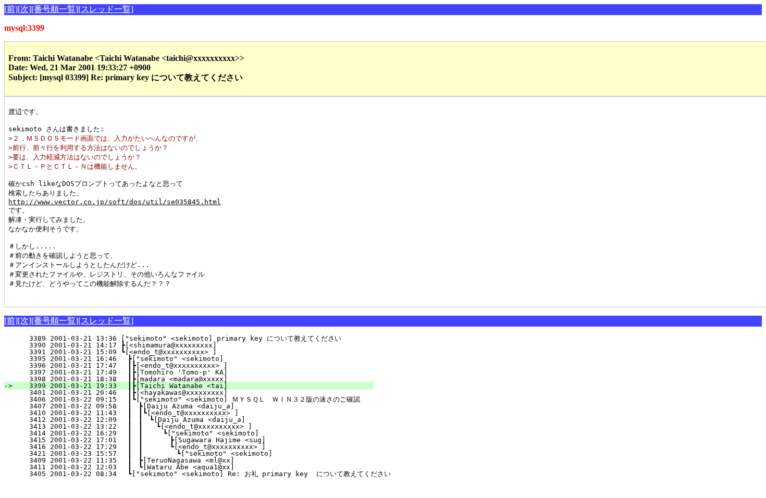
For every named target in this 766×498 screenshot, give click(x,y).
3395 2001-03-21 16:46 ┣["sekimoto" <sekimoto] (197, 359)
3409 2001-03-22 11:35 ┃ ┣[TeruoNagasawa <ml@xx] (194, 460)
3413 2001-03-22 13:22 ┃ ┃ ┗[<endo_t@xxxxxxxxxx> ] (191, 426)
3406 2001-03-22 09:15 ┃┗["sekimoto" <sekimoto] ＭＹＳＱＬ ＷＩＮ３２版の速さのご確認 (188, 399)
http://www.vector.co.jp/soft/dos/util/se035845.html (114, 202)
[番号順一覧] (54, 9)
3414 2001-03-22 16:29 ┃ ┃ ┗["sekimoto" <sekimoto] (190, 433)
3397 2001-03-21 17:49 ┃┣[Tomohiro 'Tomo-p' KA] (195, 372)
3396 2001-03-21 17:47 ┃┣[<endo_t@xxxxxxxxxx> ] (195, 365)
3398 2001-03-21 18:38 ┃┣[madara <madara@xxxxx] (195, 379)
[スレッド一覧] (105, 9)
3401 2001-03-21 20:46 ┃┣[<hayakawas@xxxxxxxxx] (195, 392)
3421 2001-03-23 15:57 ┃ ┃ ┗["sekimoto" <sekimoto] (188, 453)
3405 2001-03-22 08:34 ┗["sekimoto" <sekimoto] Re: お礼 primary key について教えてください (204, 474)
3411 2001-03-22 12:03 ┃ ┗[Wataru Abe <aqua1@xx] (194, 467)
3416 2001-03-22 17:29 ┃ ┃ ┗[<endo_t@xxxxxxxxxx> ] (189, 447)
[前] (11, 9)
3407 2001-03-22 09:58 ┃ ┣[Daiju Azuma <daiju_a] (194, 406)
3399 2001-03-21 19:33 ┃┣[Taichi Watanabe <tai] (195, 386)
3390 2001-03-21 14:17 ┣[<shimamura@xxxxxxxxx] (198, 345)
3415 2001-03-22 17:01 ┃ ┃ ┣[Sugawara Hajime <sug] (189, 440)
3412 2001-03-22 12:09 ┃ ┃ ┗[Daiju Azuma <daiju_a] (191, 420)
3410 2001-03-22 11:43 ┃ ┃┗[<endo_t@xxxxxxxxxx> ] (192, 413)
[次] (24, 9)
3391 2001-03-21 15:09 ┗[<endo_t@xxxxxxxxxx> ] (198, 352)
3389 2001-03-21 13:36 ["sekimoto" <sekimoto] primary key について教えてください (191, 338)
